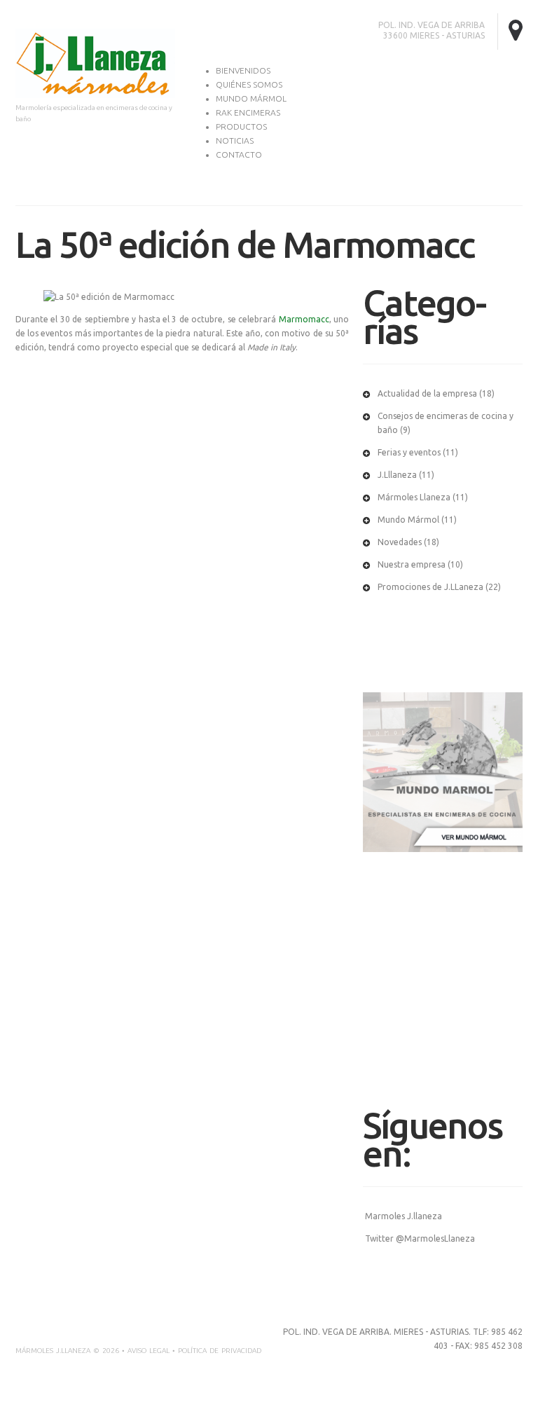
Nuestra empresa (412, 564)
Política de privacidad (219, 1350)
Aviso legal (148, 1350)
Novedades (400, 542)
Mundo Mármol (251, 98)
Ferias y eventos (409, 452)
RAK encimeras (248, 112)
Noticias (235, 140)
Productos (241, 126)
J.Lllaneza (397, 474)
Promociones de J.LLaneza (430, 586)
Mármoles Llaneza (414, 497)
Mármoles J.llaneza (52, 1350)
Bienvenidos (243, 70)
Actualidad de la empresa (427, 393)
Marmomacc (304, 319)
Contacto (239, 154)
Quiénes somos (249, 84)
